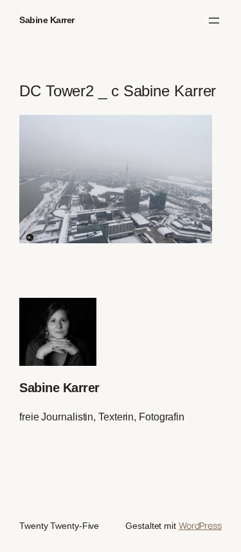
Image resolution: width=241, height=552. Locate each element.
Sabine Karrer (47, 20)
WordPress (200, 525)
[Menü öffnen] (214, 20)
